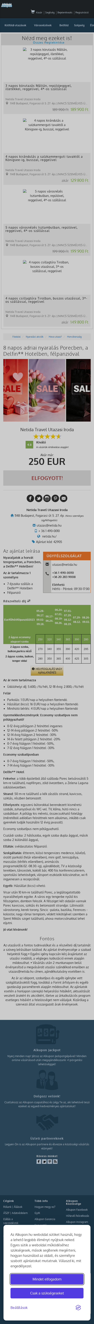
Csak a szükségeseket (47, 1293)
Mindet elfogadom (47, 1279)
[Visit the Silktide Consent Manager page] (78, 1308)
